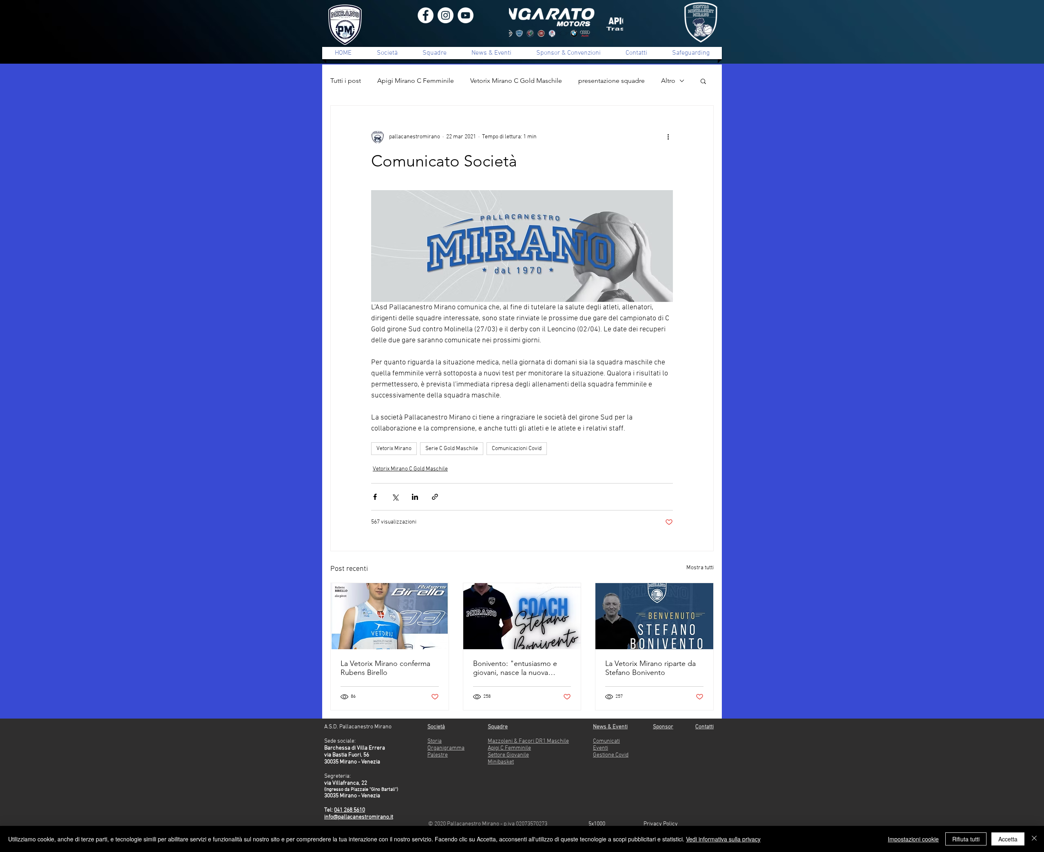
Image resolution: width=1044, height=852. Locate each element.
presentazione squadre (611, 80)
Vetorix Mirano (393, 448)
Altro (668, 80)
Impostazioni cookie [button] (913, 839)
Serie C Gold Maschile (451, 448)
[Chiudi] (1034, 838)
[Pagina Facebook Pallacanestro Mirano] (426, 15)
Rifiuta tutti (966, 839)
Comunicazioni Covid (517, 448)
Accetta (1007, 839)
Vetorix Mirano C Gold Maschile (516, 80)
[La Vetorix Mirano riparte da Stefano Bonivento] (654, 616)
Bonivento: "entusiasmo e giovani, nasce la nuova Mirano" (515, 668)
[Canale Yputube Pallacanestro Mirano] (465, 15)
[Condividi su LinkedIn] (415, 497)
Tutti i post (345, 80)
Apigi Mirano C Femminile (415, 80)
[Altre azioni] (668, 137)
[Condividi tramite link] (435, 497)
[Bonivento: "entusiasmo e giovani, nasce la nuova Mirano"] (522, 616)
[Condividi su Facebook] (375, 497)
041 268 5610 (349, 810)
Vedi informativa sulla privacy (723, 839)
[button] (703, 81)
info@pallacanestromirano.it (358, 817)
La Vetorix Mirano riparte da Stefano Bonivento (650, 668)
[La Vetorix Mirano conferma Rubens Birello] (390, 616)
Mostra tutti (700, 567)
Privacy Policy (661, 824)
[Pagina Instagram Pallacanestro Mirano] (445, 15)
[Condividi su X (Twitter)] (395, 497)
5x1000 (596, 824)
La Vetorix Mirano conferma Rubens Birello (385, 668)
